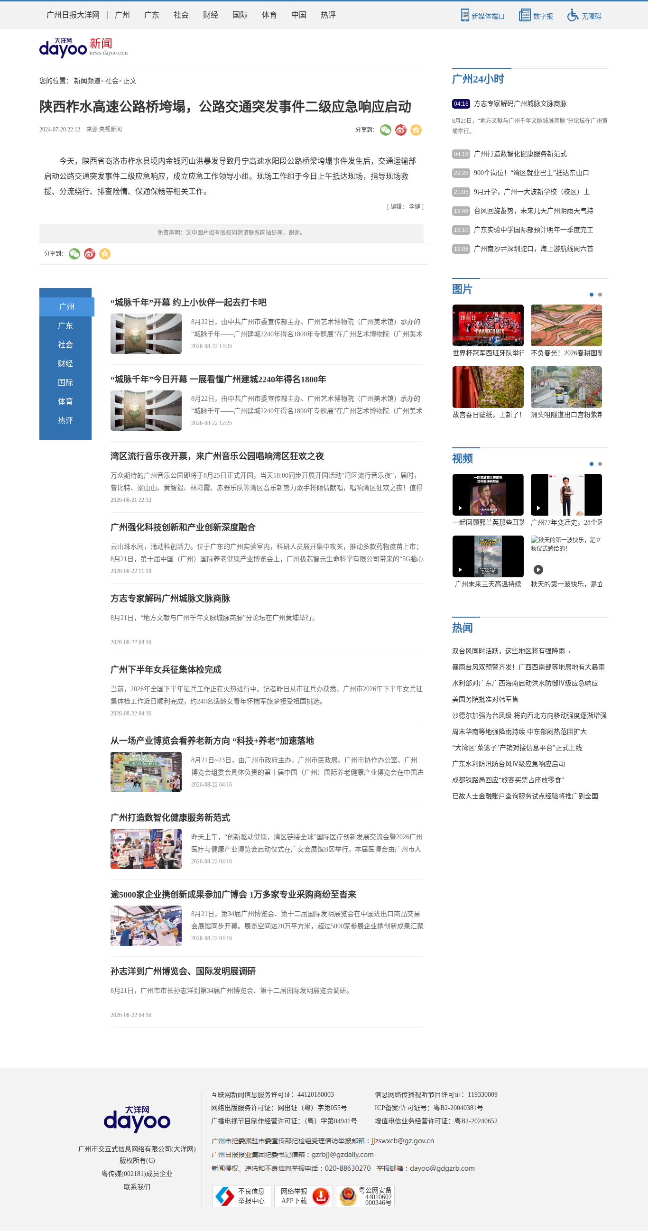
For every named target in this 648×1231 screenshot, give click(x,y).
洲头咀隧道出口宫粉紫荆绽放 (574, 414)
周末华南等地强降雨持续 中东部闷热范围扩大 (519, 731)
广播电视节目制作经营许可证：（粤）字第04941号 (284, 1121)
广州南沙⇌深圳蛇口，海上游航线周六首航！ (533, 249)
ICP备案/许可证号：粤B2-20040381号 (429, 1107)
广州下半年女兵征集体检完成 (166, 670)
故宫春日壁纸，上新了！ (489, 414)
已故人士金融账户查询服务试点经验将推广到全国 (525, 796)
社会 (181, 15)
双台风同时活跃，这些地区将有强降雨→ (512, 651)
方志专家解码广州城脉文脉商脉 (170, 598)
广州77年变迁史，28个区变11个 (577, 522)
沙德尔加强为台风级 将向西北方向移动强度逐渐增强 (529, 715)
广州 (122, 15)
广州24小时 (478, 79)
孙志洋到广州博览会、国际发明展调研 (183, 971)
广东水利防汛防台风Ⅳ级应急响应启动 (508, 764)
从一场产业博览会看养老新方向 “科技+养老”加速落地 (212, 741)
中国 (298, 15)
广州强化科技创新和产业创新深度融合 (183, 527)
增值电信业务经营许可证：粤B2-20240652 (436, 1121)
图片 (462, 289)
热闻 (462, 628)
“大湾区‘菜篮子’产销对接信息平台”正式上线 (517, 747)
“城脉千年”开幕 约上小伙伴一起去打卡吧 (189, 302)
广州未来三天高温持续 (488, 584)
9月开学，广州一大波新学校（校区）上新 (532, 192)
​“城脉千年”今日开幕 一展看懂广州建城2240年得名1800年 (218, 379)
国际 (240, 15)
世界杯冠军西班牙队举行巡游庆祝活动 (509, 353)
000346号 (378, 1202)
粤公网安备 (375, 1190)
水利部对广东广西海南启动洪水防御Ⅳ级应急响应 (525, 683)
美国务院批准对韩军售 (485, 699)
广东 (151, 15)
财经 (210, 15)
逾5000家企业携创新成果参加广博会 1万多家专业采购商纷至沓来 (233, 894)
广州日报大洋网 (73, 15)
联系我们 (137, 1187)
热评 (328, 15)
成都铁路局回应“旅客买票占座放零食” (508, 780)
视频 (462, 458)
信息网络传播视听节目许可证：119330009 (436, 1094)
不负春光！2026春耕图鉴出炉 (574, 353)
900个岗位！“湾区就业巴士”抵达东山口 (531, 172)
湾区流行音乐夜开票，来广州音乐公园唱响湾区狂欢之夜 (217, 456)
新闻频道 (87, 80)
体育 (269, 15)
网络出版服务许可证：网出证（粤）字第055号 (279, 1107)
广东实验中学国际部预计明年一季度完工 (533, 229)
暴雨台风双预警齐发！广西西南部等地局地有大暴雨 (528, 667)
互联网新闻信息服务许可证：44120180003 (272, 1094)
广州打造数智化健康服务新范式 (170, 818)
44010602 (378, 1197)
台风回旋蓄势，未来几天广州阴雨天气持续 (533, 211)
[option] (523, 366)
